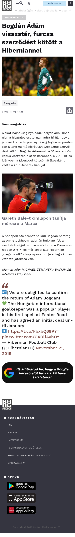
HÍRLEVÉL (13, 432)
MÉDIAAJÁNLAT (16, 463)
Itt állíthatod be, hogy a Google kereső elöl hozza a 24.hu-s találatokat (42, 373)
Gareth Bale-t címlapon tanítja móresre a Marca (34, 221)
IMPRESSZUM (15, 440)
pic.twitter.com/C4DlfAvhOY (30, 336)
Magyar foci (14, 17)
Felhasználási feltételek (25, 447)
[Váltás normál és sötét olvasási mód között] (29, 3)
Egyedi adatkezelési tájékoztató (29, 455)
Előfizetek (55, 3)
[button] (70, 10)
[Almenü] (19, 3)
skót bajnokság (47, 10)
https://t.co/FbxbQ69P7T (33, 331)
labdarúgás (25, 10)
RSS (10, 424)
